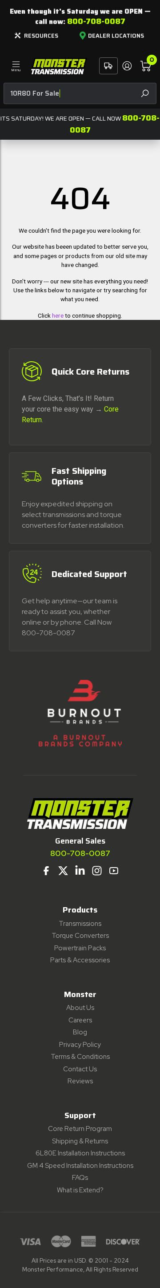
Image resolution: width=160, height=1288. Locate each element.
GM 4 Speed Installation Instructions (80, 1165)
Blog (80, 1032)
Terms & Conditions (80, 1056)
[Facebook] (46, 870)
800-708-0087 (96, 21)
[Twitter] (63, 870)
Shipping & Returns (80, 1141)
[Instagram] (97, 870)
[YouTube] (113, 870)
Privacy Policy (80, 1044)
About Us (80, 1007)
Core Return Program (80, 1128)
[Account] (126, 66)
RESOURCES (41, 35)
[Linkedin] (80, 870)
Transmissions (80, 923)
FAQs (80, 1177)
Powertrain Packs (80, 948)
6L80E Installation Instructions (80, 1153)
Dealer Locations (116, 36)
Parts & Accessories (80, 960)
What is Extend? (80, 1190)
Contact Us (80, 1069)
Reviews (80, 1081)
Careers (80, 1020)
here (58, 315)
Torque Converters (80, 935)
